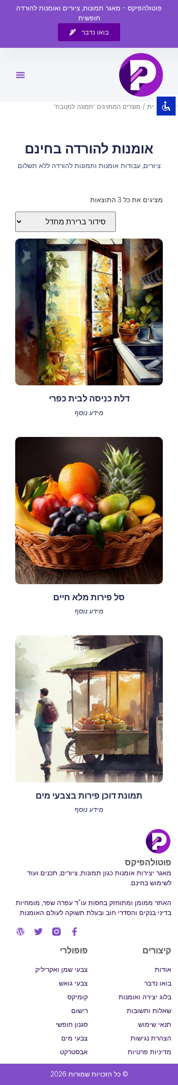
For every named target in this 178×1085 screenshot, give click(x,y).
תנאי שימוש (154, 1024)
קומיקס (77, 997)
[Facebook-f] (74, 931)
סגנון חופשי (72, 1024)
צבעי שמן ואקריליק (61, 969)
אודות (163, 969)
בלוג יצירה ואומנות (145, 997)
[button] (20, 75)
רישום (79, 1010)
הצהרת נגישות (151, 1038)
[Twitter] (38, 931)
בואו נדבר (157, 983)
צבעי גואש (73, 983)
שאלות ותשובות (149, 1010)
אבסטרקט (74, 1052)
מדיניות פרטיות (149, 1052)
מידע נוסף (89, 412)
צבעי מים (74, 1038)
